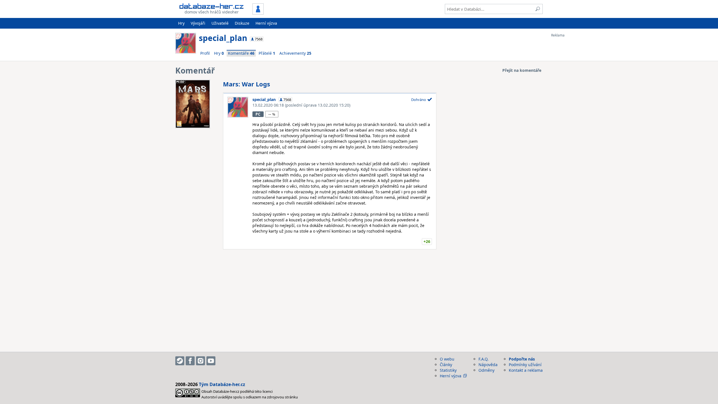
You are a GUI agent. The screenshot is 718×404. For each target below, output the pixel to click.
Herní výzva (266, 23)
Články (446, 364)
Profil (205, 53)
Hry (181, 23)
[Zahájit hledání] (537, 8)
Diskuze (242, 23)
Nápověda (488, 364)
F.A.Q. (483, 359)
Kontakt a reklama (526, 370)
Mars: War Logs (246, 84)
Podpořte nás (522, 359)
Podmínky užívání (525, 364)
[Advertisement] (573, 121)
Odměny (486, 370)
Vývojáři (198, 23)
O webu (447, 359)
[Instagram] (200, 360)
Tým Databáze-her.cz (222, 384)
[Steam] (179, 360)
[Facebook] (190, 360)
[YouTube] (210, 360)
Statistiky (448, 370)
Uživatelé (220, 23)
